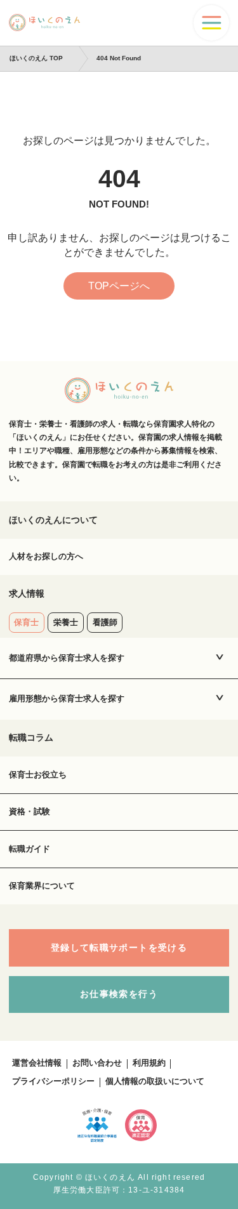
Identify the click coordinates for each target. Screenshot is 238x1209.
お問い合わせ (97, 1063)
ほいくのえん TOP (36, 58)
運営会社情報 (37, 1063)
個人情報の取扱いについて (154, 1081)
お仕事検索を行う (119, 994)
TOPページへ (119, 286)
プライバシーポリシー (53, 1081)
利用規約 (149, 1063)
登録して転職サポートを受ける (119, 948)
